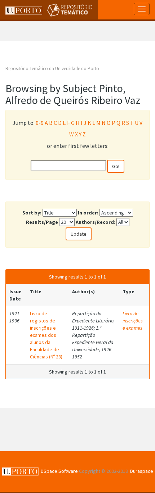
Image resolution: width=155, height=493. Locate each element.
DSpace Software (59, 471)
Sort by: (31, 212)
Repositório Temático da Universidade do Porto (52, 68)
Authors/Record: (95, 222)
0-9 (40, 122)
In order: (88, 212)
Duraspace (141, 471)
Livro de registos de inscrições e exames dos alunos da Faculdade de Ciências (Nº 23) (46, 335)
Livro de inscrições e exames (133, 320)
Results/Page (42, 222)
